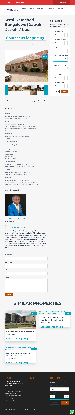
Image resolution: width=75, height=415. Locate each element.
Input (66, 55)
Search (64, 91)
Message (7, 277)
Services (40, 9)
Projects (61, 9)
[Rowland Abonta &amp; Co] (12, 10)
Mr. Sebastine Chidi (16, 218)
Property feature (59, 83)
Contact (38, 11)
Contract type (58, 74)
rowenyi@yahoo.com (12, 398)
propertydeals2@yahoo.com (19, 227)
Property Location (59, 40)
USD (8, 2)
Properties (50, 9)
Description (57, 48)
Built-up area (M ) (59, 56)
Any (56, 35)
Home (24, 9)
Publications (26, 11)
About (32, 9)
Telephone (8, 262)
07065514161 (17, 395)
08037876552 (10, 395)
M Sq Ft (18, 2)
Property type (58, 32)
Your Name (8, 254)
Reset (58, 91)
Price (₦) (56, 65)
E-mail (7, 269)
